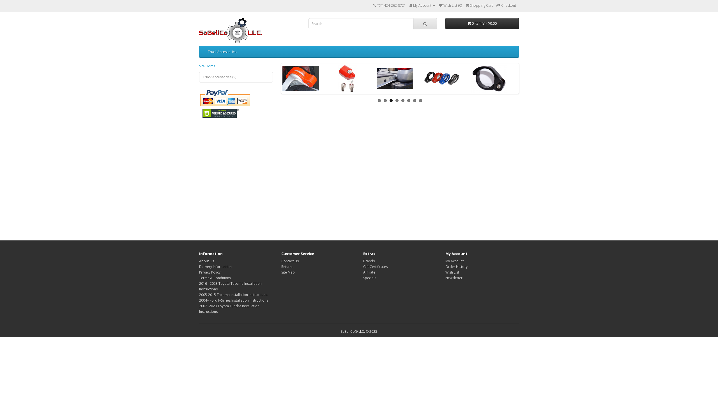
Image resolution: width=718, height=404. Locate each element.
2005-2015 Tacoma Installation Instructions (233, 294)
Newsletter (453, 278)
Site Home (207, 66)
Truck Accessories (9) (219, 77)
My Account (454, 261)
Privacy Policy (209, 272)
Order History (456, 266)
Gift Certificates (375, 266)
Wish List (452, 272)
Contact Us (290, 261)
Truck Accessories (222, 51)
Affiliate (369, 272)
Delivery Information (215, 266)
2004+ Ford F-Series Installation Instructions (233, 300)
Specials (369, 278)
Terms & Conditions (215, 278)
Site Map (288, 272)
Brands (369, 261)
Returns (287, 266)
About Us (206, 261)
